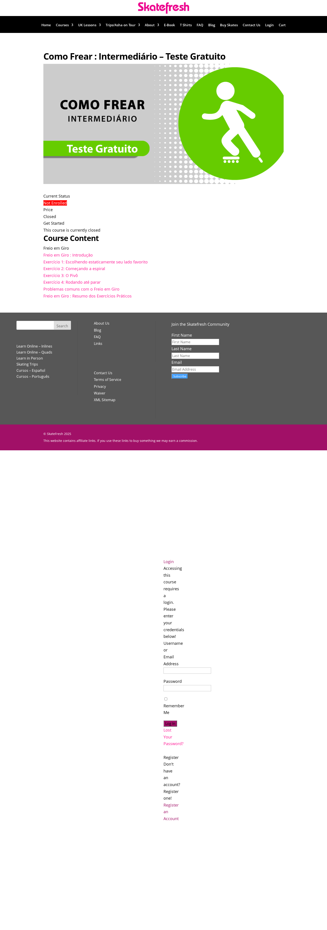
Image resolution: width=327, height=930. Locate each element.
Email (177, 362)
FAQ (200, 25)
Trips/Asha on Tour (120, 25)
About (150, 25)
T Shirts (186, 25)
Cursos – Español (30, 370)
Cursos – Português (32, 376)
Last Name (182, 348)
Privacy (100, 386)
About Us (101, 323)
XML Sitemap (104, 399)
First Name (182, 335)
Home (46, 25)
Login (269, 25)
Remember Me (174, 709)
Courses (62, 25)
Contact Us (251, 25)
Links (98, 343)
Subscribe (179, 376)
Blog (211, 25)
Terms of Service (107, 379)
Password (173, 681)
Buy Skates (229, 25)
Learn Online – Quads (34, 352)
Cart (282, 25)
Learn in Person (29, 358)
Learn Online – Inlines (34, 346)
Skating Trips (27, 364)
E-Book (169, 25)
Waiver (99, 393)
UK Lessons (87, 25)
